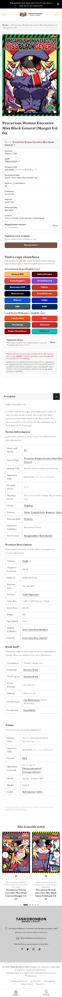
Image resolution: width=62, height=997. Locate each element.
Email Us (40, 984)
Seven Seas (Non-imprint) (34, 638)
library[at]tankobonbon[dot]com (33, 938)
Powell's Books (44, 293)
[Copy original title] (36, 170)
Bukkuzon (44, 331)
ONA (24, 758)
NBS (45, 318)
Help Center (27, 984)
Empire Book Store (17, 331)
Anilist (39, 792)
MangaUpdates (31, 536)
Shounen (9, 210)
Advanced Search (19, 981)
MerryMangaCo (17, 280)
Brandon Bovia (30, 670)
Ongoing (28, 505)
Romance (50, 512)
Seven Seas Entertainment (35, 629)
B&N (17, 306)
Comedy (35, 512)
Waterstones (17, 293)
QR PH (18, 356)
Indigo (44, 300)
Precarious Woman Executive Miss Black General (16, 884)
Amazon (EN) (17, 274)
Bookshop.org (44, 280)
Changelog (48, 981)
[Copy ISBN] (19, 162)
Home (5, 25)
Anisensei (44, 324)
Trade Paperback (30, 594)
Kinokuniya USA (17, 287)
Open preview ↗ (31, 245)
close (3, 4)
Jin (25, 450)
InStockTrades (44, 274)
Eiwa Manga (17, 324)
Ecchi (42, 512)
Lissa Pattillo (29, 710)
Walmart (17, 300)
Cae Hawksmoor (31, 700)
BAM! (44, 306)
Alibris (44, 287)
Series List (35, 981)
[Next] (57, 855)
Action (27, 512)
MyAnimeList (45, 536)
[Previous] (5, 855)
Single (25, 561)
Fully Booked (17, 318)
